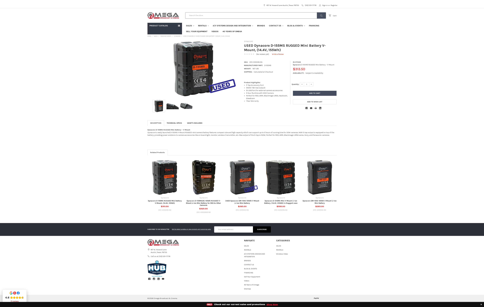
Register (334, 5)
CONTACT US (275, 25)
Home (149, 36)
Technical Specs (174, 123)
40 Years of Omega (232, 31)
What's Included (194, 123)
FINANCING (314, 25)
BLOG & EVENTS (295, 25)
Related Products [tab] (157, 152)
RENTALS (202, 25)
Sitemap (247, 289)
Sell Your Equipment (196, 31)
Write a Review (278, 54)
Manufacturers (165, 36)
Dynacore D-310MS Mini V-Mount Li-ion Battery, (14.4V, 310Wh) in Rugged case (280, 202)
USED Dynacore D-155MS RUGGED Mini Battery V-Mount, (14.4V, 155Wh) (206, 36)
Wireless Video (282, 254)
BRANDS (261, 25)
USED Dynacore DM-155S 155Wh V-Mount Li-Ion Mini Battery (242, 202)
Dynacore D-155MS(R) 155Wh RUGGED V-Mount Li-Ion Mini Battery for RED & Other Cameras (203, 203)
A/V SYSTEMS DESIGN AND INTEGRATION (232, 25)
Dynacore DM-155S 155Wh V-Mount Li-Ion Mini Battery (320, 202)
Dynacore (177, 36)
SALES (189, 25)
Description (155, 123)
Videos (214, 31)
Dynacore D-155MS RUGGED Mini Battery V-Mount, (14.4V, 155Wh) (165, 202)
